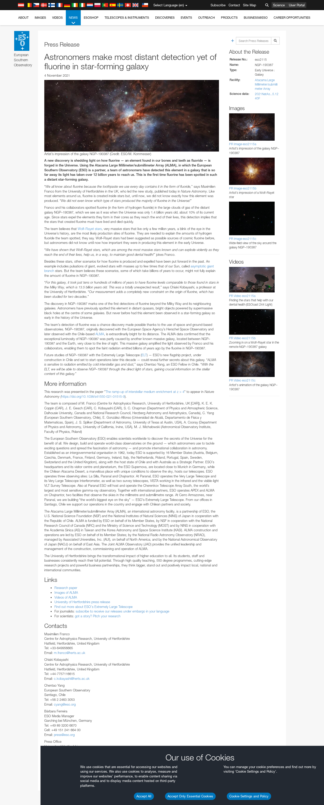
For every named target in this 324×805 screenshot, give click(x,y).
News (73, 17)
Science (279, 5)
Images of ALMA (66, 592)
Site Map (249, 5)
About (23, 17)
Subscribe (218, 5)
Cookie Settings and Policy (249, 796)
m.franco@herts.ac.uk (69, 653)
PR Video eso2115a (242, 296)
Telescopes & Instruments (127, 17)
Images (40, 17)
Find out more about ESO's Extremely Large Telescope (93, 607)
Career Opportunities (292, 17)
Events (186, 17)
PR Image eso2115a (242, 144)
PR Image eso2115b (242, 188)
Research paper (65, 588)
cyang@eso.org (65, 704)
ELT (144, 355)
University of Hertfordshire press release (82, 602)
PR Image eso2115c (242, 239)
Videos (57, 17)
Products (229, 17)
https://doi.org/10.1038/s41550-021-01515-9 (93, 396)
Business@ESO (256, 17)
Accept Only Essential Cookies (190, 796)
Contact (234, 5)
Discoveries (165, 17)
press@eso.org (64, 735)
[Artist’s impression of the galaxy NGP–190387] (131, 115)
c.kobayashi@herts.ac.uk (72, 678)
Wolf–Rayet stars (90, 229)
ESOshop (91, 17)
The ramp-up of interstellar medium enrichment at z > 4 (145, 392)
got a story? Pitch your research (97, 616)
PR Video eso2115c (242, 380)
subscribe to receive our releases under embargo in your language (122, 611)
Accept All (143, 796)
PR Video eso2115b (242, 338)
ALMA (99, 334)
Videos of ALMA (65, 597)
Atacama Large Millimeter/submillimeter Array (266, 84)
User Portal (297, 5)
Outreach (206, 17)
